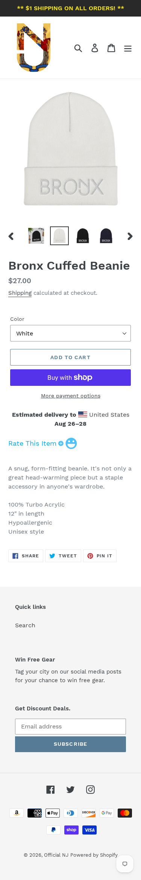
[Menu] (128, 47)
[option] (36, 236)
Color (17, 319)
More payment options (70, 396)
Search (25, 625)
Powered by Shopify (94, 855)
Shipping (20, 293)
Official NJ (56, 855)
